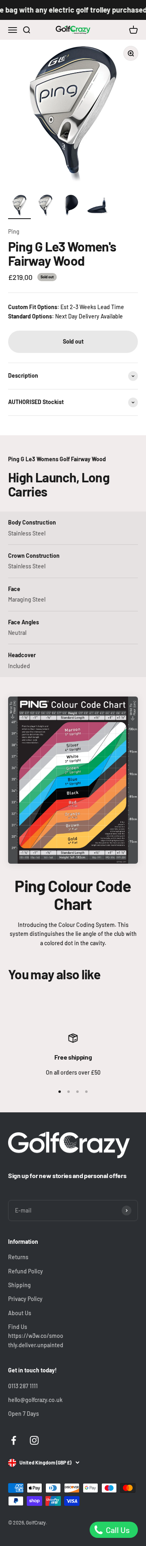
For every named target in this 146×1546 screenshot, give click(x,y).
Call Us (117, 1530)
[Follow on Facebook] (13, 1440)
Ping (13, 231)
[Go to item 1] (19, 206)
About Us (19, 1312)
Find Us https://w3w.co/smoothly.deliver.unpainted (35, 1335)
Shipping (19, 1285)
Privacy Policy (25, 1298)
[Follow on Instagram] (34, 1440)
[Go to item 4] (97, 206)
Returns (18, 1257)
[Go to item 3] (71, 206)
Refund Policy (25, 1271)
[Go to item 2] (45, 206)
